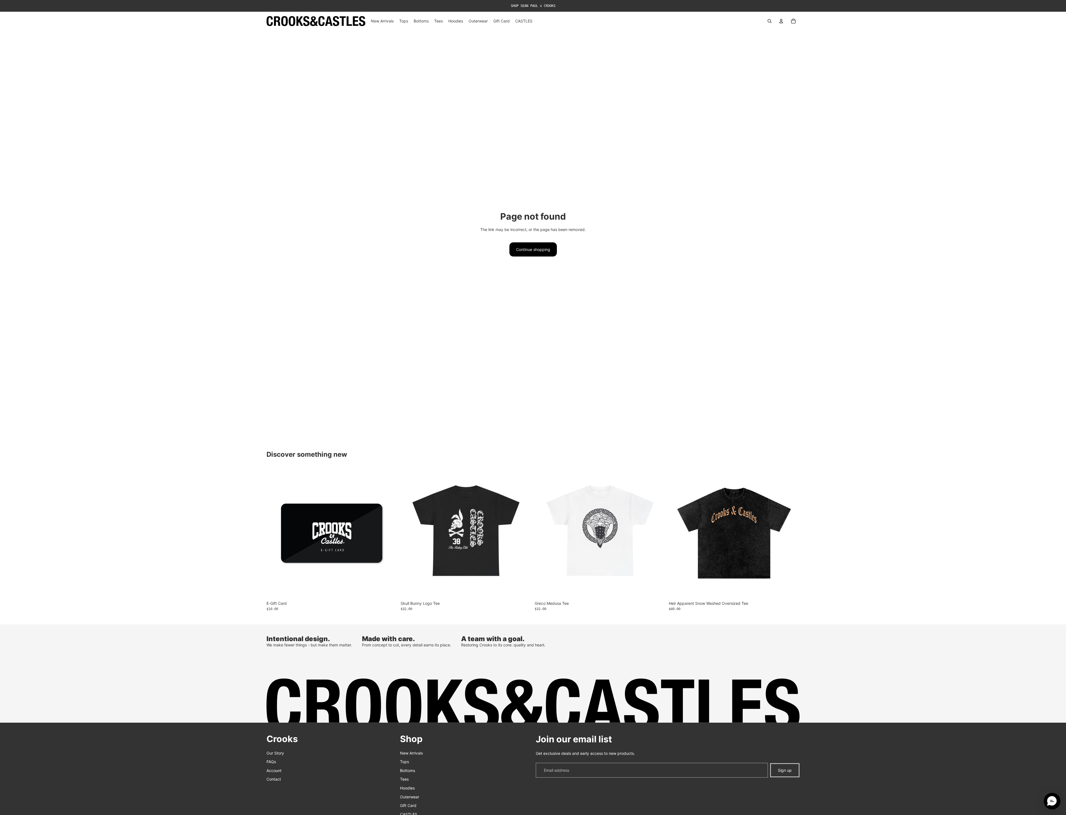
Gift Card (408, 805)
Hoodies (407, 788)
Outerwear (409, 796)
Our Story (275, 753)
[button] (1052, 801)
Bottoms (407, 770)
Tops (404, 761)
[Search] (769, 21)
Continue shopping (533, 249)
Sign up (785, 770)
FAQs (271, 761)
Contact (273, 779)
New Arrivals (411, 753)
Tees (404, 779)
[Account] (781, 21)
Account (273, 770)
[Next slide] (791, 533)
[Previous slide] (677, 533)
